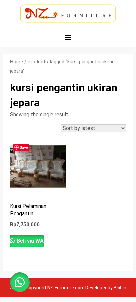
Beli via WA (30, 241)
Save (24, 147)
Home (16, 62)
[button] (20, 282)
